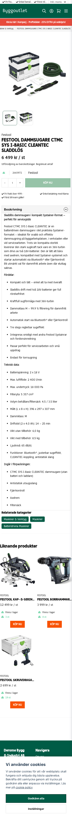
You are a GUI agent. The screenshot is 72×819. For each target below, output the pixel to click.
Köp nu (17, 624)
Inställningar (36, 808)
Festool (6, 135)
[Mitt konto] (51, 11)
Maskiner (37, 519)
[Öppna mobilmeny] (66, 11)
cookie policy (24, 787)
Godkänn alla (36, 798)
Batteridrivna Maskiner (16, 526)
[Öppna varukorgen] (58, 11)
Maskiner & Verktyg (15, 519)
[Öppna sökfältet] (44, 11)
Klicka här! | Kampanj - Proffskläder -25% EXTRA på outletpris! (36, 22)
